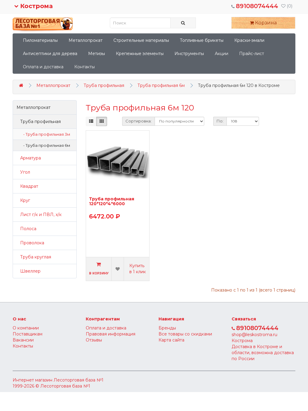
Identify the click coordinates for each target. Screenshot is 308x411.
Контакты (84, 67)
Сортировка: (138, 121)
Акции (221, 53)
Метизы (96, 53)
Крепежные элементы (140, 53)
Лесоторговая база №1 (78, 380)
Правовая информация (110, 334)
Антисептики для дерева (50, 53)
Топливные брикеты (201, 40)
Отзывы (94, 340)
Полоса (26, 228)
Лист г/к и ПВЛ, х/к (39, 214)
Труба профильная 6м (161, 85)
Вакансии (23, 340)
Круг (23, 200)
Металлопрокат (86, 40)
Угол (23, 172)
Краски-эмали (249, 40)
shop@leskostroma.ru (254, 334)
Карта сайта (171, 340)
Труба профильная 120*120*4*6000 (111, 201)
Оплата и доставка (43, 67)
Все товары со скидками (185, 334)
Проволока (30, 243)
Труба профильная (104, 85)
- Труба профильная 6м (45, 145)
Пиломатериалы (40, 40)
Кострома (35, 6)
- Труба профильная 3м (45, 134)
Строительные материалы (141, 40)
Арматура (29, 158)
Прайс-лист (251, 53)
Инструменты (189, 53)
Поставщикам (27, 334)
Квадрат (27, 186)
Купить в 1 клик (137, 268)
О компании (26, 328)
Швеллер (29, 271)
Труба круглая (34, 257)
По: (220, 121)
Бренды (167, 328)
